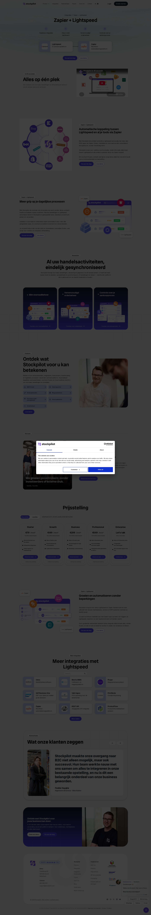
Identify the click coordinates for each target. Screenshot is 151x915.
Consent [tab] (49, 450)
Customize (74, 469)
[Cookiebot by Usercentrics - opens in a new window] (105, 444)
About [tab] (102, 450)
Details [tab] (75, 450)
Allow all (100, 469)
